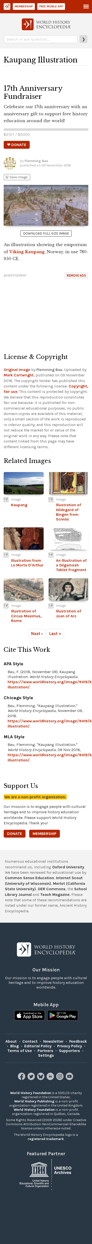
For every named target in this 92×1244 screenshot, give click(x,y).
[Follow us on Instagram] (60, 1078)
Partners (45, 1050)
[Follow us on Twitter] (31, 1078)
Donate (14, 833)
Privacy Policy (69, 1046)
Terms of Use (19, 1050)
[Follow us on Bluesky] (41, 1078)
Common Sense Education (29, 877)
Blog (14, 1046)
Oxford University (68, 867)
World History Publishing (34, 1101)
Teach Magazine (55, 894)
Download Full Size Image (46, 233)
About (11, 1041)
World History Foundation (30, 1093)
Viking (16, 251)
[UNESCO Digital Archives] (46, 1174)
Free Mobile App (51, 6)
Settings (46, 1055)
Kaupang (35, 251)
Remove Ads (76, 275)
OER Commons (52, 889)
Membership (24, 6)
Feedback (78, 1041)
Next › (37, 633)
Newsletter (53, 1041)
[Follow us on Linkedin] (51, 1078)
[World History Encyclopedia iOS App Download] (29, 1016)
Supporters (69, 1050)
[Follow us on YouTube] (70, 1078)
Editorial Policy (38, 1046)
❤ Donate (16, 144)
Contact (30, 1041)
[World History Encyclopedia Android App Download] (62, 1016)
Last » (55, 633)
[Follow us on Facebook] (22, 1078)
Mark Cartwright (19, 375)
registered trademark (46, 1139)
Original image (17, 369)
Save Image (16, 177)
